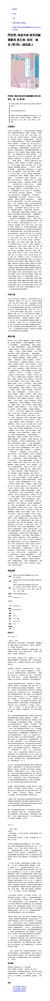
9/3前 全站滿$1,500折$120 (19, 986)
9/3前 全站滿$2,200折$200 (19, 988)
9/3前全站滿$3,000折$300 (19, 990)
